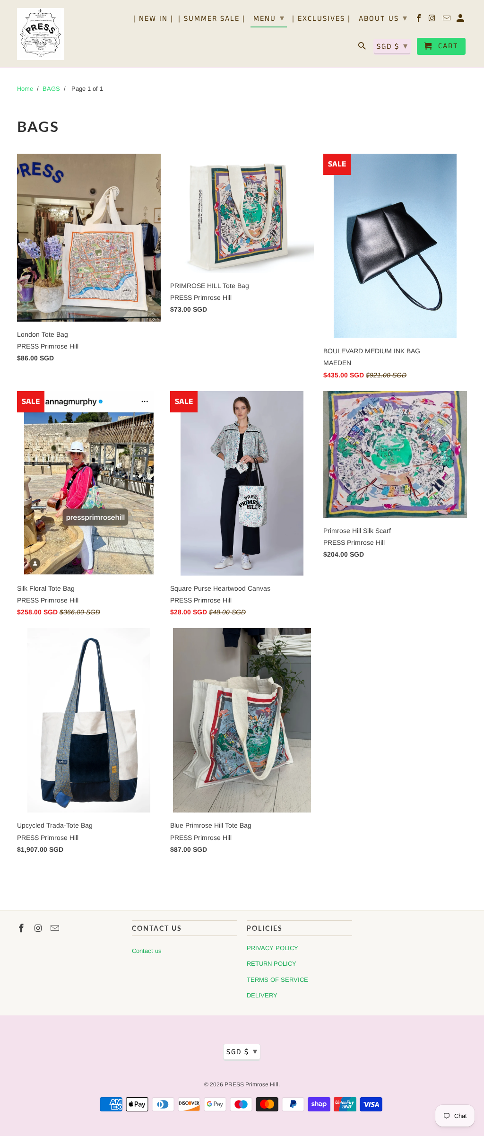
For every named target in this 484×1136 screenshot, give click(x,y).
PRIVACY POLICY (272, 948)
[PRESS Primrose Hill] (40, 33)
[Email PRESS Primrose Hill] (447, 20)
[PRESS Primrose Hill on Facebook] (419, 20)
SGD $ (392, 46)
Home (25, 88)
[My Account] (461, 20)
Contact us (147, 950)
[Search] (362, 48)
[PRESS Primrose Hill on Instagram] (433, 20)
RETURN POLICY (271, 963)
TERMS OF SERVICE (277, 979)
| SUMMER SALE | (211, 19)
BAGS (51, 88)
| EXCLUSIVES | (321, 19)
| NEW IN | (153, 19)
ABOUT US (383, 18)
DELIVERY (262, 995)
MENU (269, 18)
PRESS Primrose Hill (251, 1084)
